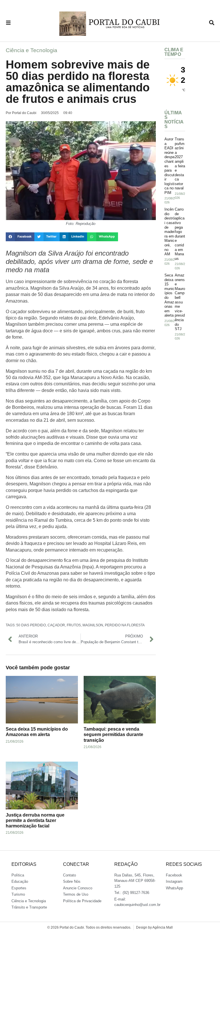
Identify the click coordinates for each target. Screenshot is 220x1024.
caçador (56, 625)
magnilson (92, 625)
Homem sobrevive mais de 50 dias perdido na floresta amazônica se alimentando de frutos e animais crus (78, 81)
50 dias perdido (31, 625)
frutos (74, 625)
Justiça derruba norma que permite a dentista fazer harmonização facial (35, 820)
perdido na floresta (125, 625)
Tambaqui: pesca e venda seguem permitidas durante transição (113, 734)
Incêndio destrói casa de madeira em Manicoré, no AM (169, 231)
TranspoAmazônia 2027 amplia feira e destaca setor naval (180, 164)
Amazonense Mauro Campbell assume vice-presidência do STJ (180, 302)
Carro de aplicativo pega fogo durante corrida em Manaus (180, 234)
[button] (20, 237)
